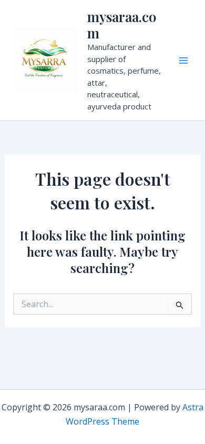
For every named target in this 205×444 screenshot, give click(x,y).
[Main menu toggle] (183, 60)
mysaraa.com (121, 24)
